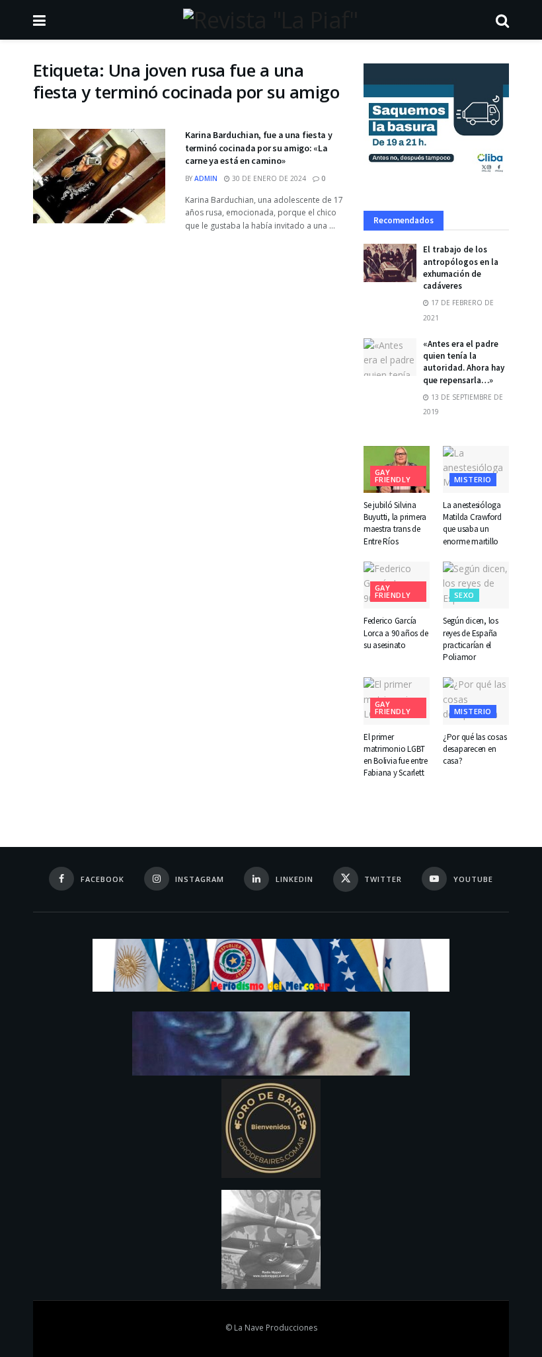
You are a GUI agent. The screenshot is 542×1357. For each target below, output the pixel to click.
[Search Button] (502, 20)
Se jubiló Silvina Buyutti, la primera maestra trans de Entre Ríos (395, 523)
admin (205, 178)
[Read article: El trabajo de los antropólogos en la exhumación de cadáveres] (390, 262)
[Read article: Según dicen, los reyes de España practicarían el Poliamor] (476, 585)
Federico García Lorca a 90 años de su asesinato (396, 632)
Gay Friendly (393, 475)
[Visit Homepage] (270, 20)
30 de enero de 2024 (268, 178)
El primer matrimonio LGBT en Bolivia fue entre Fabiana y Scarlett (396, 755)
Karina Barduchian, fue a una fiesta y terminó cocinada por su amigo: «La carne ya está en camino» (258, 147)
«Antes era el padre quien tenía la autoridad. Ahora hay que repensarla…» (463, 362)
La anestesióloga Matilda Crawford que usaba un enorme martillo (472, 523)
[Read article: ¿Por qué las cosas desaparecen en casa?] (476, 701)
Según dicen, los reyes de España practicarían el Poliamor (470, 639)
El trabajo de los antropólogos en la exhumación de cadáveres (460, 267)
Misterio (473, 479)
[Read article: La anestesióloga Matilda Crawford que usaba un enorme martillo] (476, 470)
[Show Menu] (39, 20)
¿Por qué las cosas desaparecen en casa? (474, 748)
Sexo (464, 595)
